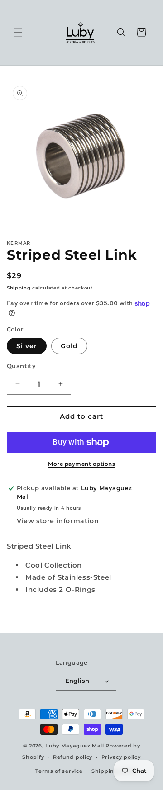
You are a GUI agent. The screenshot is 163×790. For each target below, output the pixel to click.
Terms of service (58, 771)
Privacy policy (121, 757)
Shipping (19, 288)
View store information (58, 521)
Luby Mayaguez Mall (74, 746)
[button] (18, 33)
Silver (26, 346)
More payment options (81, 463)
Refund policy (72, 757)
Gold (69, 346)
